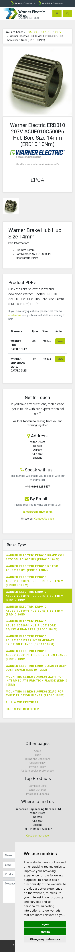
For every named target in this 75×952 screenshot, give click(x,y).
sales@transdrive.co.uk (37, 511)
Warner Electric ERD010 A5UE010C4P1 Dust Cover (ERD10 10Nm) (37, 668)
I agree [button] (45, 924)
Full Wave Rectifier (22, 702)
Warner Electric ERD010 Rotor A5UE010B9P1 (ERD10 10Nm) (32, 568)
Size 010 (46, 32)
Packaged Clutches (37, 794)
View (60, 341)
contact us (14, 315)
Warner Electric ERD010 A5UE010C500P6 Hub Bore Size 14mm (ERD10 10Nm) (34, 595)
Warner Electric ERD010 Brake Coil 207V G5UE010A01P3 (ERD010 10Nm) (35, 557)
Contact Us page (44, 518)
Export (37, 755)
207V (58, 32)
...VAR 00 (32, 32)
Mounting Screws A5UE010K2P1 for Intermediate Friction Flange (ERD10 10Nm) (37, 680)
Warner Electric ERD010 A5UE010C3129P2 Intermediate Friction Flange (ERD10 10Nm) (30, 640)
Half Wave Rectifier (22, 709)
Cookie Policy (37, 762)
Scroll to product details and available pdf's (37, 164)
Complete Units (38, 785)
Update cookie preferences (37, 770)
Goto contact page (37, 835)
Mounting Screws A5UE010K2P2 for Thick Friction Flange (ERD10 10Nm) (35, 693)
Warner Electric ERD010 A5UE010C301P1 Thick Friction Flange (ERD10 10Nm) (36, 655)
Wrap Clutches (37, 790)
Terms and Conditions (37, 759)
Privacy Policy (37, 766)
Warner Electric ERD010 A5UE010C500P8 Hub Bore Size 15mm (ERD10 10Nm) (34, 610)
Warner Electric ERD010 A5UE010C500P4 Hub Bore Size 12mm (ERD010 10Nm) (34, 581)
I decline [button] (45, 931)
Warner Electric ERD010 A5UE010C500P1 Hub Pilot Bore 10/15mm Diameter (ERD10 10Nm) (32, 625)
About (37, 751)
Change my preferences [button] (45, 939)
